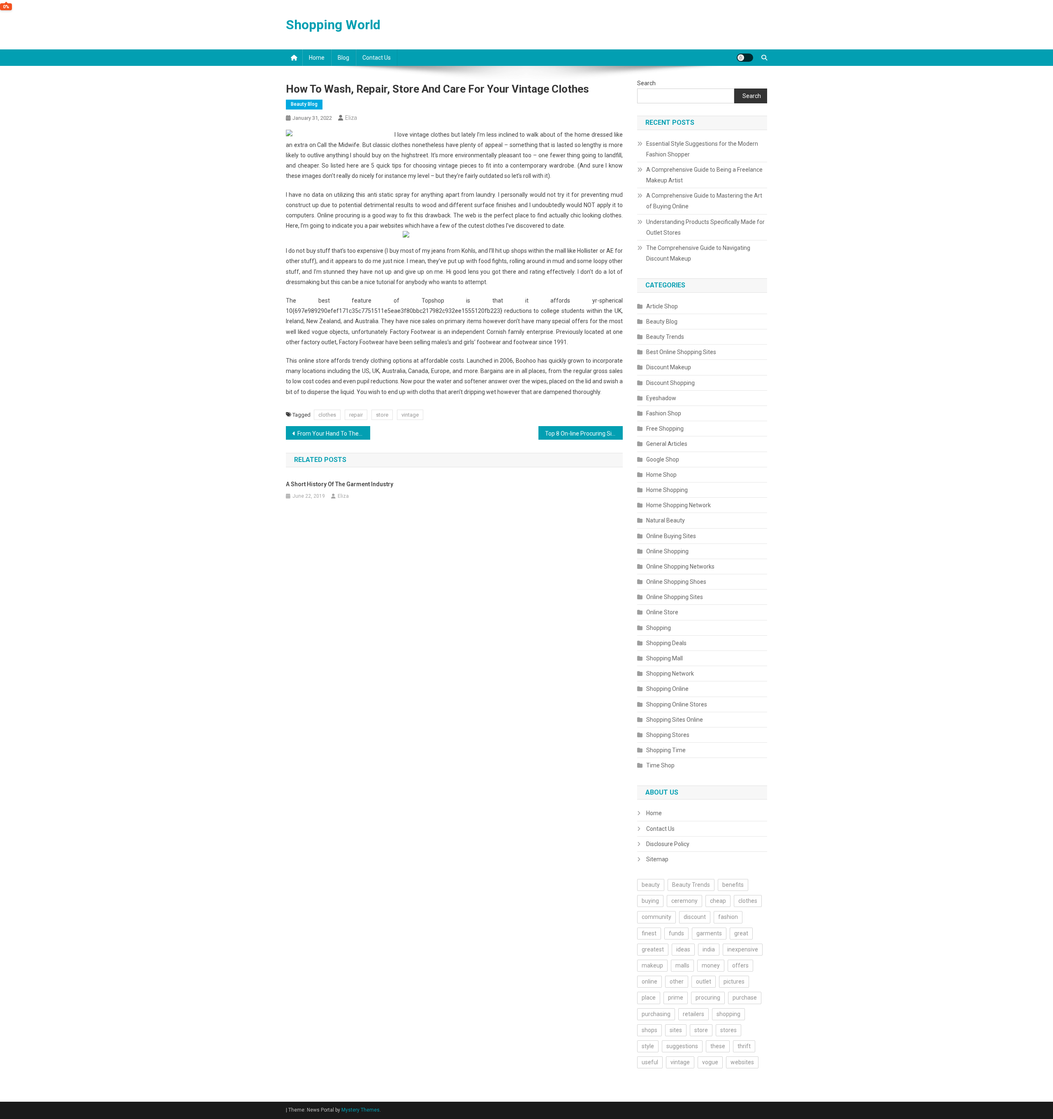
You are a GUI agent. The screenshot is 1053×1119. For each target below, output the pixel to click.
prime (675, 997)
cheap (718, 901)
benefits (733, 884)
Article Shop (662, 306)
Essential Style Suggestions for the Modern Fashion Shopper (702, 149)
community (656, 917)
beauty (651, 884)
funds (676, 933)
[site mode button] (745, 58)
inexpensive (742, 949)
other (677, 981)
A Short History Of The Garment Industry (339, 484)
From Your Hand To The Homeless (333, 433)
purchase (745, 997)
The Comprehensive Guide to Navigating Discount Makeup (698, 253)
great (741, 933)
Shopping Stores (667, 735)
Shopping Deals (666, 643)
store (382, 415)
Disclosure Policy (667, 844)
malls (682, 965)
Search (646, 83)
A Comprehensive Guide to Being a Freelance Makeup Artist (704, 175)
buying (650, 901)
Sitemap (657, 859)
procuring (708, 997)
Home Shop (661, 474)
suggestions (682, 1046)
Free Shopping (665, 428)
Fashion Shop (663, 413)
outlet (703, 981)
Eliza (351, 117)
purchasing (656, 1014)
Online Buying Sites (671, 536)
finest (649, 933)
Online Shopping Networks (680, 566)
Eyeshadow (661, 398)
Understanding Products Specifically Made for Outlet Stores (705, 227)
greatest (653, 949)
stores (728, 1030)
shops (649, 1030)
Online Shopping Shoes (676, 581)
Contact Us (376, 57)
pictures (734, 981)
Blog (343, 57)
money (711, 965)
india (709, 949)
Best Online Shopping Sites (681, 352)
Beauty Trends (665, 336)
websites (742, 1062)
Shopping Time (666, 750)
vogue (710, 1062)
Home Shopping (667, 490)
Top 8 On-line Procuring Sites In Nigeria (584, 433)
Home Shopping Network (678, 505)
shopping (728, 1014)
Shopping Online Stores (676, 704)
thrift (744, 1046)
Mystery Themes (360, 1110)
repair (356, 415)
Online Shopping (667, 551)
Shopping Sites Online (674, 719)
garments (709, 933)
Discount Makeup (668, 367)
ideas (683, 949)
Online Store (662, 612)
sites (676, 1030)
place (649, 997)
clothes (327, 415)
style (648, 1046)
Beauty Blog (304, 104)
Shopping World (333, 25)
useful (650, 1062)
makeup (652, 965)
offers (740, 965)
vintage (410, 415)
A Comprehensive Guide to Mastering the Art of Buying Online (704, 201)
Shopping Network (670, 673)
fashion (728, 917)
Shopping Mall (664, 658)
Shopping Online (667, 688)
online (649, 981)
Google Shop (662, 459)
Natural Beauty (665, 520)
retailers (693, 1014)
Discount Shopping (670, 383)
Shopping (658, 628)
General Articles (666, 444)
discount (695, 917)
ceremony (684, 901)
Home (317, 57)
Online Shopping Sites (674, 597)
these (717, 1046)
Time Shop (660, 765)
